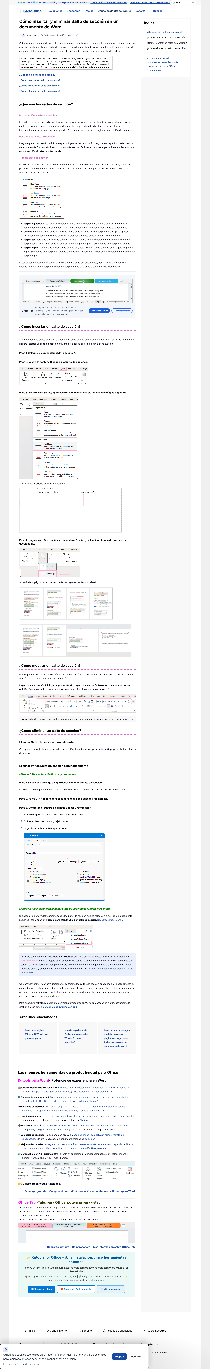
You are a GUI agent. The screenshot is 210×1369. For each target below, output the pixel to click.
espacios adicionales (66, 1115)
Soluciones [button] (55, 10)
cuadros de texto (108, 1115)
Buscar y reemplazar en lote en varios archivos (71, 1106)
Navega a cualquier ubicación (61, 1144)
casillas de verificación (93, 1125)
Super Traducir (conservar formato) (53, 1091)
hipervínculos (127, 1115)
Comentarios (154, 70)
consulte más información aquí (60, 1006)
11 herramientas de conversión (82, 1148)
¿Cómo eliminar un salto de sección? (39, 91)
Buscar (157, 10)
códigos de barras (45, 1129)
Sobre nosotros (156, 1330)
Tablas (99, 1134)
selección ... (91, 1138)
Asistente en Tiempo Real (90, 1087)
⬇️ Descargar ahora (41, 1288)
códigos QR (28, 1129)
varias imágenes (67, 1129)
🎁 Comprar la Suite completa (76, 1288)
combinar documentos (79, 1096)
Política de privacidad (119, 1330)
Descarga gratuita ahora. (110, 919)
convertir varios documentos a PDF (81, 1100)
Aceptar (119, 1356)
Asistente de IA (66, 1087)
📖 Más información (111, 1288)
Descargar (73, 10)
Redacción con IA (83, 1091)
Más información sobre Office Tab (114, 1246)
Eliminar (84, 1119)
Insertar (111, 1129)
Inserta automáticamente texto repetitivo (101, 1144)
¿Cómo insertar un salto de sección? (39, 80)
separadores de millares (67, 1125)
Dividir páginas (57, 1096)
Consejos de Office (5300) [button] (114, 10)
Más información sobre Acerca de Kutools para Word (102, 1190)
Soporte (140, 10)
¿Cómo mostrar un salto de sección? (39, 85)
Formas (108, 1134)
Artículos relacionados (159, 58)
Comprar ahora (58, 1190)
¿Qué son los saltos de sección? (37, 74)
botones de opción (117, 1125)
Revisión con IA (103, 1091)
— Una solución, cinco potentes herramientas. (73, 2)
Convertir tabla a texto (91, 1110)
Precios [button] (88, 10)
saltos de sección (88, 1115)
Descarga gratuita (99, 310)
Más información (122, 310)
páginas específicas (84, 1134)
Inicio (32, 1330)
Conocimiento (58, 1330)
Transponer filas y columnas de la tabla (55, 1110)
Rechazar (137, 1356)
